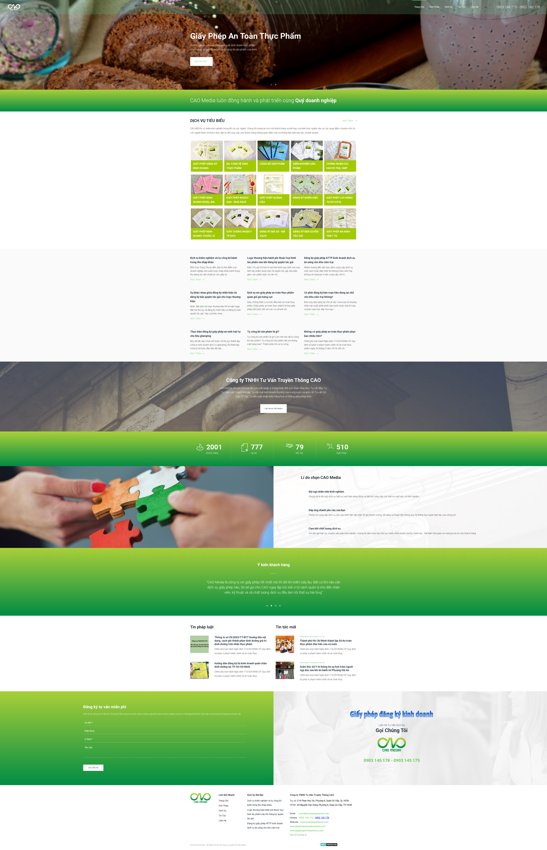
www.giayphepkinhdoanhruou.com (306, 830)
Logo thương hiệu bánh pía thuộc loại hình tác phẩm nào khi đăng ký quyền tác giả (265, 814)
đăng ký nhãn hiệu (305, 197)
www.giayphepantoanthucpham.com (307, 826)
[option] (273, 587)
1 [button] (267, 605)
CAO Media (241, 845)
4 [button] (280, 605)
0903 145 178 (377, 760)
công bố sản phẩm (272, 163)
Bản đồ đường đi (298, 834)
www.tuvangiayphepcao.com (314, 822)
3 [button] (275, 605)
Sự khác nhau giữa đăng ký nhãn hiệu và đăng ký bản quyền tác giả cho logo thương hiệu (215, 297)
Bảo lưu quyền (228, 845)
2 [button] (271, 605)
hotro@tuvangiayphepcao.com (314, 813)
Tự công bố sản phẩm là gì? (263, 331)
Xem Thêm (347, 120)
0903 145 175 (407, 760)
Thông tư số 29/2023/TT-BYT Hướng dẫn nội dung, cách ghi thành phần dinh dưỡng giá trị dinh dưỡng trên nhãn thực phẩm (240, 641)
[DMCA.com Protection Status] (328, 845)
